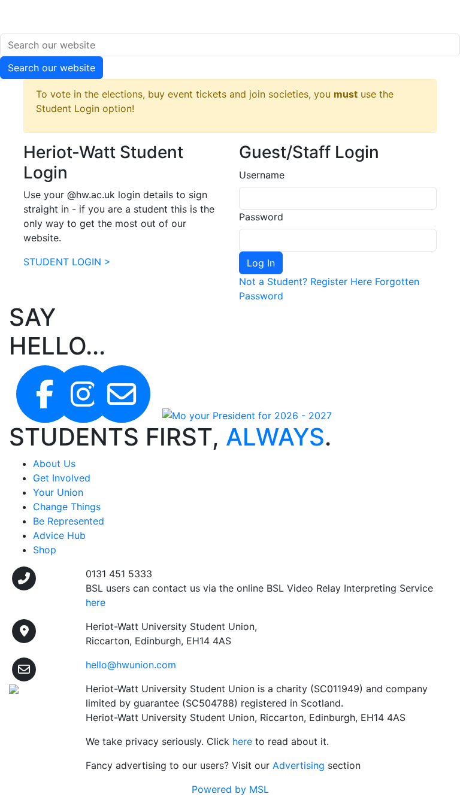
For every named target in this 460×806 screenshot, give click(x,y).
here (242, 741)
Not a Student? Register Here (305, 281)
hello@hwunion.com (131, 665)
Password (261, 217)
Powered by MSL (230, 789)
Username (262, 175)
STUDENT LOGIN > (67, 262)
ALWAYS (275, 437)
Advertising (299, 765)
